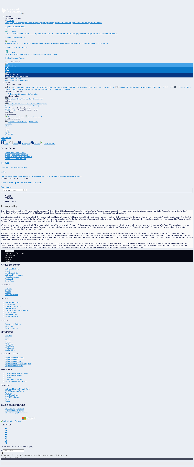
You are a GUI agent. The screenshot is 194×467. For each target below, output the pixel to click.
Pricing (7, 132)
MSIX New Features (12, 397)
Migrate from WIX (12, 360)
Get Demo (9, 108)
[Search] (25, 190)
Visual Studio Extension (13, 379)
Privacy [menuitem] (8, 259)
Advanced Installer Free (13, 375)
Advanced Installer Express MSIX (17, 373)
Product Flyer (10, 350)
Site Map (18, 457)
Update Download (12, 302)
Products (8, 82)
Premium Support (11, 328)
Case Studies (9, 346)
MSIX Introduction (12, 395)
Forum (7, 128)
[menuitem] (8, 196)
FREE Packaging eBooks (14, 391)
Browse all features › (14, 78)
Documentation (10, 308)
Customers (9, 344)
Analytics (8, 124)
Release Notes (10, 304)
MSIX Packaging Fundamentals (16, 413)
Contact (8, 291)
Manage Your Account (13, 306)
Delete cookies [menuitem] (10, 255)
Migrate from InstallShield (14, 358)
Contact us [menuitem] (9, 257)
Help (7, 126)
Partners (8, 293)
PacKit (7, 271)
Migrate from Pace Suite (14, 366)
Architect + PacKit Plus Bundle (16, 310)
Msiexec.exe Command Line (15, 159)
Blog (7, 130)
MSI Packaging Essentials (14, 409)
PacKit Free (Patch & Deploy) (16, 381)
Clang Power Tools (12, 277)
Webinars (8, 393)
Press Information (11, 295)
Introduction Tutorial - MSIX (15, 153)
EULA (3, 457)
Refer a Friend (10, 312)
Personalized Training (13, 324)
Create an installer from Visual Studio (18, 157)
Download (9, 134)
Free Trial (8, 336)
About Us (8, 289)
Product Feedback (11, 316)
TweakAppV (10, 377)
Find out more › (6, 187)
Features (8, 16)
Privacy (10, 457)
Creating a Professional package (16, 155)
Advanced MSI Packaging (14, 411)
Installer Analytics (11, 273)
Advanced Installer (12, 269)
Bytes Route (9, 281)
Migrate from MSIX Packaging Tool (18, 364)
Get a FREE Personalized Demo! (17, 80)
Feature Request (11, 314)
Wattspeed (9, 279)
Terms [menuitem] (7, 261)
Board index (9, 251)
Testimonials (9, 348)
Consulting (9, 326)
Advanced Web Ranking (14, 275)
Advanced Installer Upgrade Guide (17, 389)
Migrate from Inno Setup (14, 362)
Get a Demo (9, 340)
